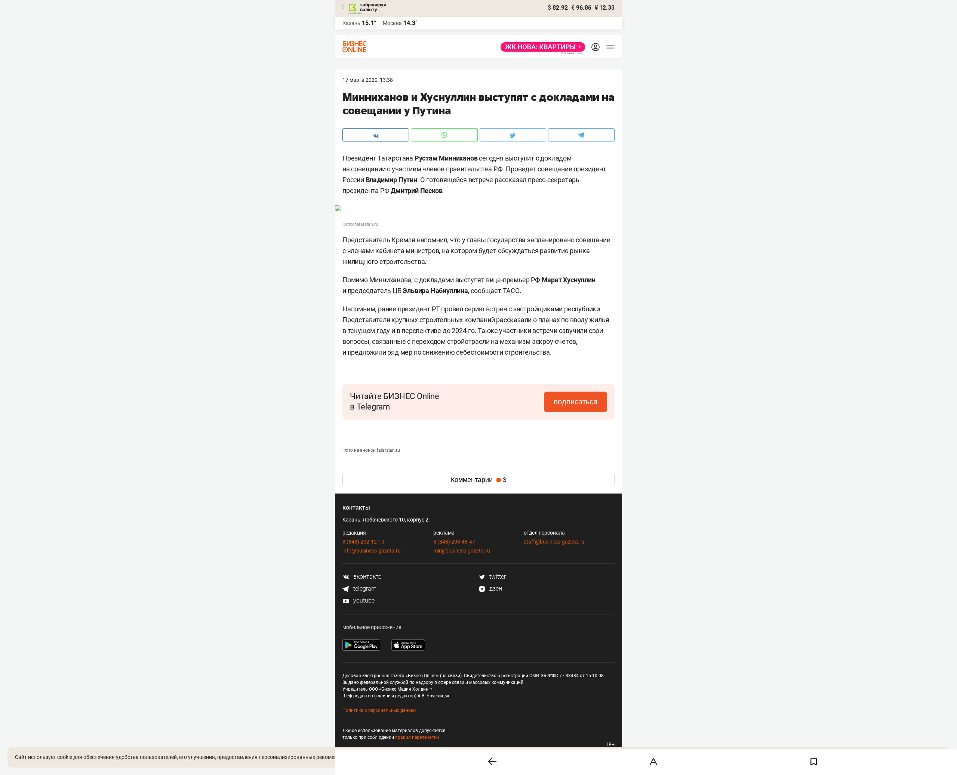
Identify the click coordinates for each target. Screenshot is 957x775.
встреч (496, 309)
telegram (364, 588)
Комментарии (479, 479)
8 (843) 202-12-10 (363, 542)
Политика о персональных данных (379, 710)
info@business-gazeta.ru (371, 551)
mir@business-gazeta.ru (461, 551)
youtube (363, 600)
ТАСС (511, 291)
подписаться (575, 402)
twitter (497, 576)
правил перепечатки (417, 737)
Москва (392, 23)
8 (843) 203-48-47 (454, 542)
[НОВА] (540, 47)
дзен (495, 588)
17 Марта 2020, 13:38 (367, 80)
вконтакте (366, 576)
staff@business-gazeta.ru (554, 542)
